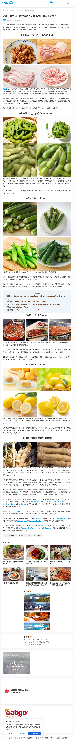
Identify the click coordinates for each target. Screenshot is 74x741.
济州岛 (46, 639)
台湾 (32, 642)
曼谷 (30, 639)
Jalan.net (43, 296)
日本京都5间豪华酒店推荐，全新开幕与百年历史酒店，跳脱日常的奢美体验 (36, 585)
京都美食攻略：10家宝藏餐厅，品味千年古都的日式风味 (60, 584)
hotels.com (60, 296)
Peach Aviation (37, 301)
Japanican (51, 296)
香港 (28, 644)
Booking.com (15, 296)
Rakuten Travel (33, 296)
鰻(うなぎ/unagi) (38, 535)
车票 (47, 642)
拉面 (17, 492)
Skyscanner (19, 301)
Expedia (9, 299)
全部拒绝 (22, 733)
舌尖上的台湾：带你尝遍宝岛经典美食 (13, 563)
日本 (8, 10)
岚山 (25, 642)
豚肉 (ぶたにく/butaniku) (25, 535)
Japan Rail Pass (28, 304)
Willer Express (40, 304)
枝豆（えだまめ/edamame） (10, 535)
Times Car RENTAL (54, 304)
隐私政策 (23, 738)
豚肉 (5, 89)
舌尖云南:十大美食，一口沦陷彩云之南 (60, 563)
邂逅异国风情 (10, 20)
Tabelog (17, 310)
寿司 (66, 489)
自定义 (11, 733)
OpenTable (41, 310)
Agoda (23, 296)
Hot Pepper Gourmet (28, 310)
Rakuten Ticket (22, 307)
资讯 (40, 642)
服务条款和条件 (31, 738)
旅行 (36, 642)
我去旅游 (7, 2)
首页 (4, 10)
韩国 (34, 639)
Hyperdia (18, 304)
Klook (14, 307)
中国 (28, 642)
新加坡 (26, 639)
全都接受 (35, 733)
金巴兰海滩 (40, 639)
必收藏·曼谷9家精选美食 (10, 583)
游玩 (40, 644)
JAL (45, 301)
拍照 (44, 642)
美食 (32, 644)
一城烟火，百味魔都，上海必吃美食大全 (36, 563)
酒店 (36, 644)
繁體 (51, 2)
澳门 (25, 644)
